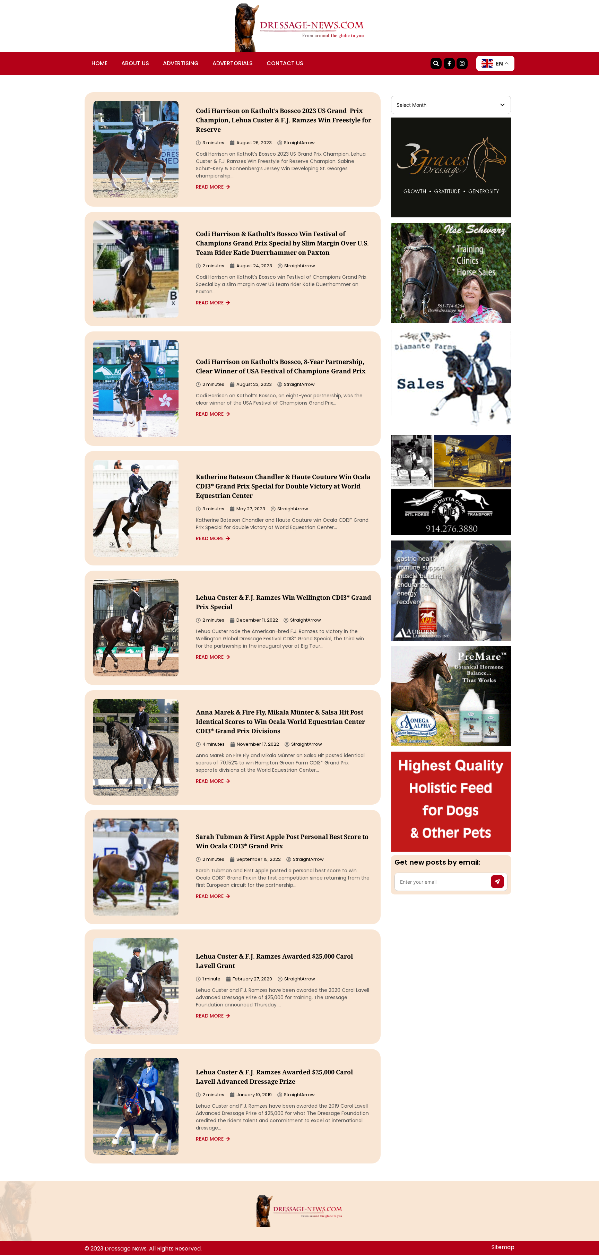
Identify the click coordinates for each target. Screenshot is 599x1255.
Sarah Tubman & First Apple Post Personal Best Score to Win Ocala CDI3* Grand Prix (282, 842)
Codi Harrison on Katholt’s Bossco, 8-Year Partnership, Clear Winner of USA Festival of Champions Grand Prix (281, 367)
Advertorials (232, 63)
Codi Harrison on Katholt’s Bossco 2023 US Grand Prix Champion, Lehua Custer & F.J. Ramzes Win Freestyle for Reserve (283, 121)
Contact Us (285, 63)
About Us (135, 63)
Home (99, 63)
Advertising (181, 63)
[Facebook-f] (449, 63)
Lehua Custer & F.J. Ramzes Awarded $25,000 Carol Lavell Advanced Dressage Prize (274, 1078)
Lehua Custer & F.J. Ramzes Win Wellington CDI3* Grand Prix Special (283, 603)
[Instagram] (462, 63)
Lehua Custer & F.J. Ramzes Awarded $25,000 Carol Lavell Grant (274, 962)
